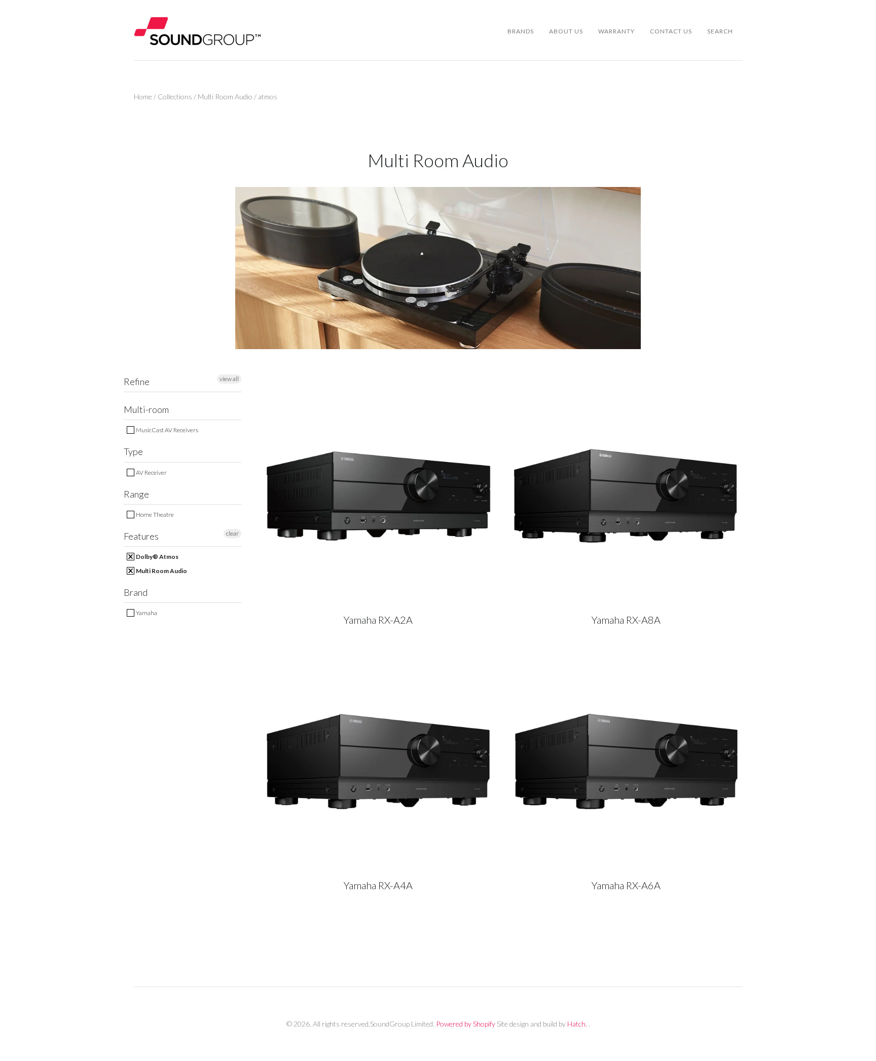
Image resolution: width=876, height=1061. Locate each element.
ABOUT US (566, 31)
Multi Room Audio (225, 96)
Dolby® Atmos (156, 556)
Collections (175, 96)
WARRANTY (616, 31)
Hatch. (577, 1023)
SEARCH (720, 31)
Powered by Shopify (465, 1023)
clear (232, 533)
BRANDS (520, 31)
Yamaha (146, 613)
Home (143, 96)
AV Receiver (151, 472)
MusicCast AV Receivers (166, 430)
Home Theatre (154, 514)
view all (229, 379)
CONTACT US (671, 31)
